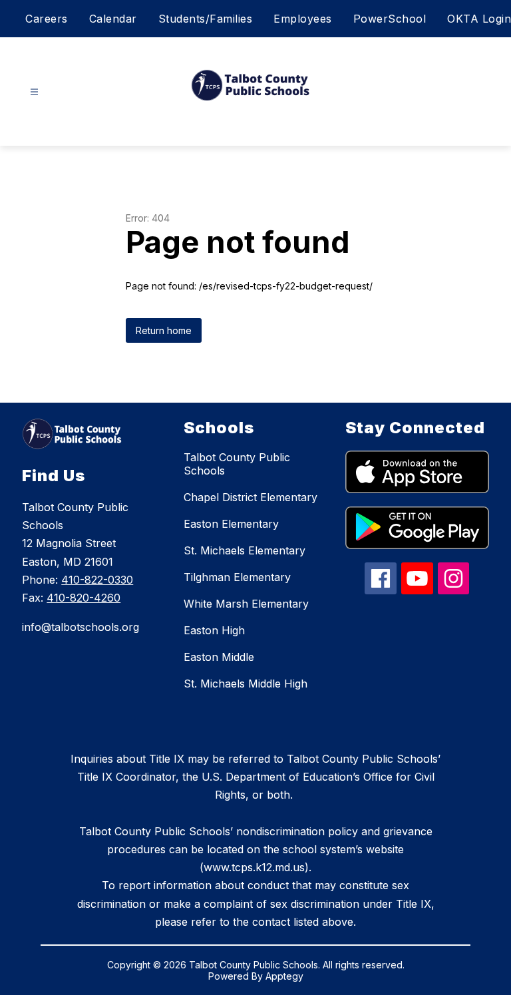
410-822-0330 (97, 579)
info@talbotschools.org (80, 627)
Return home (164, 330)
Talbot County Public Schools (237, 464)
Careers (46, 18)
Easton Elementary (231, 523)
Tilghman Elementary (237, 577)
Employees (302, 18)
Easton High (214, 630)
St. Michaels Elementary (244, 550)
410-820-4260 (83, 597)
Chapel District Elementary (250, 497)
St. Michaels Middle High (245, 683)
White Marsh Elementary (246, 603)
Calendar (113, 18)
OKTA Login (479, 18)
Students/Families (205, 18)
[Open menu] (34, 92)
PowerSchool (389, 18)
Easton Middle (219, 657)
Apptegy (284, 976)
